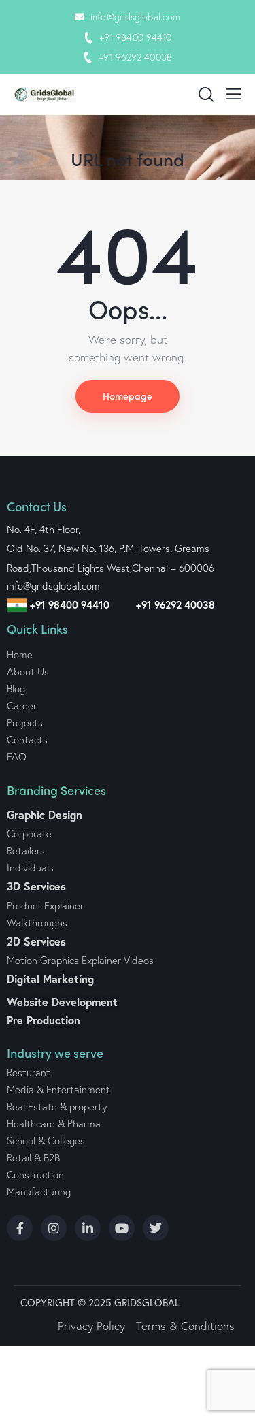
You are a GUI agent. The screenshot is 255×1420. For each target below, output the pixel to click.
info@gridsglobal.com (135, 16)
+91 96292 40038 (135, 56)
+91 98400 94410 (135, 37)
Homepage (127, 395)
